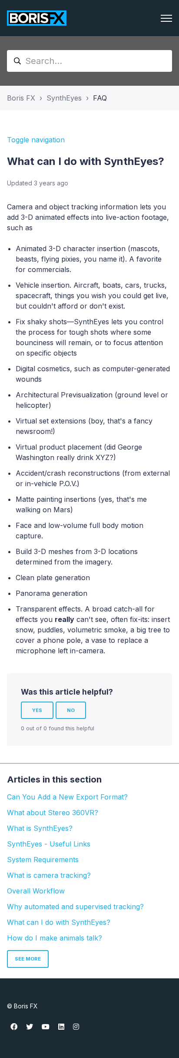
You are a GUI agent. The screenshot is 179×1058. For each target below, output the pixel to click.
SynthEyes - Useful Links (48, 844)
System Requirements (43, 859)
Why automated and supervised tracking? (75, 906)
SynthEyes (64, 98)
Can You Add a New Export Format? (67, 797)
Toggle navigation (36, 139)
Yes (37, 710)
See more (28, 959)
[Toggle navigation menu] (166, 18)
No (71, 710)
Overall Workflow (36, 891)
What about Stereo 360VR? (52, 812)
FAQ (100, 98)
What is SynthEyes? (40, 828)
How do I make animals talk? (54, 938)
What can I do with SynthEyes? (58, 922)
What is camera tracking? (49, 875)
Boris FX (21, 98)
